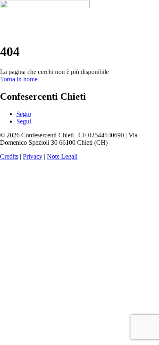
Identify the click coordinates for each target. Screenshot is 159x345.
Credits (9, 156)
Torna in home (19, 79)
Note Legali (62, 156)
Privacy (32, 156)
